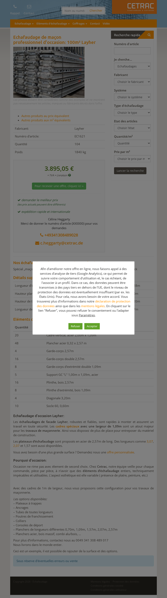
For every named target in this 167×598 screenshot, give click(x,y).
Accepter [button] (92, 326)
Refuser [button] (75, 326)
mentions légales (93, 306)
